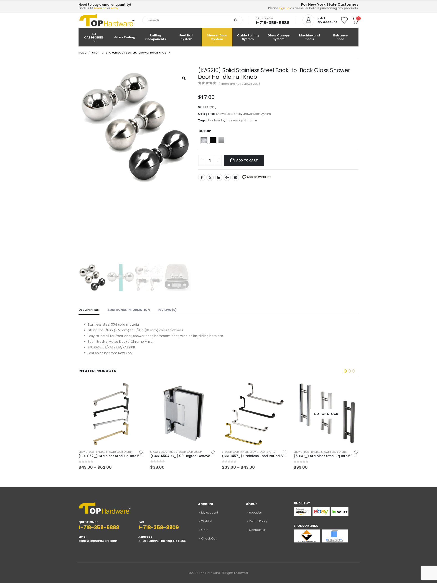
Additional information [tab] (128, 310)
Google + (227, 177)
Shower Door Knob (228, 114)
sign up (284, 8)
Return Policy (258, 521)
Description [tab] (89, 310)
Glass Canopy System (278, 37)
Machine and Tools (309, 37)
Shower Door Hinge (162, 452)
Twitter (210, 177)
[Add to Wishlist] (141, 452)
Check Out (208, 538)
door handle (215, 120)
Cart (204, 530)
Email (235, 177)
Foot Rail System (186, 37)
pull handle (249, 120)
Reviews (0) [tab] (167, 310)
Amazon (100, 8)
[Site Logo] (107, 20)
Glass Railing (124, 37)
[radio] (204, 140)
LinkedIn (218, 177)
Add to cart (247, 160)
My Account (209, 512)
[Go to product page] (111, 413)
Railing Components (155, 37)
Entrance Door (340, 37)
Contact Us (257, 530)
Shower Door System (217, 37)
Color (204, 131)
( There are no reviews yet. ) (239, 84)
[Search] (236, 20)
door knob (233, 120)
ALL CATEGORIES (94, 36)
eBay (114, 8)
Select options (136, 389)
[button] (345, 371)
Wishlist (206, 521)
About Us (255, 512)
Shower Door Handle (92, 452)
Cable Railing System (248, 37)
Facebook (201, 177)
